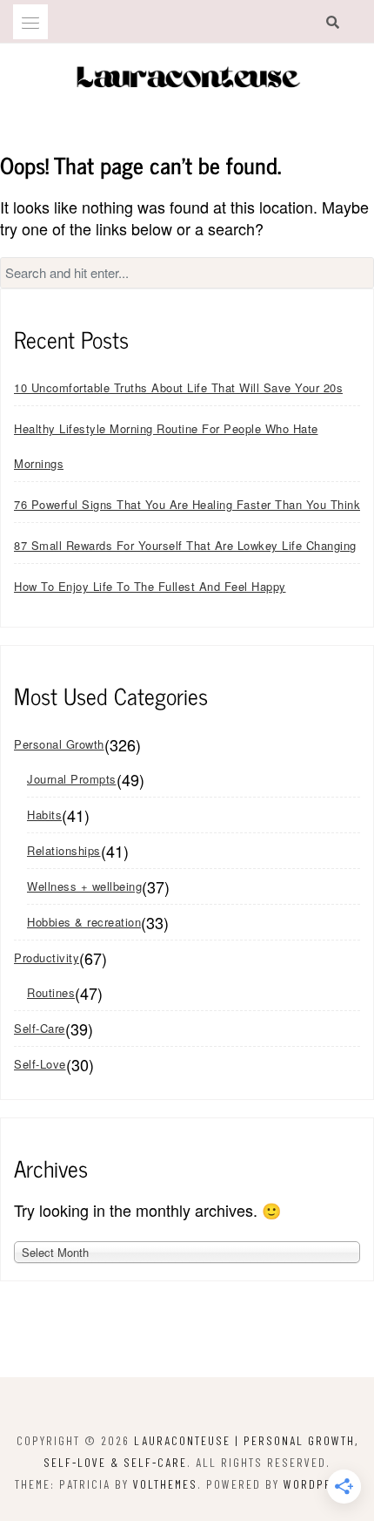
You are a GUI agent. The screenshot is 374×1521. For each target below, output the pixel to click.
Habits (44, 814)
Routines (51, 992)
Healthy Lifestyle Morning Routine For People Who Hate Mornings (166, 446)
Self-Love (40, 1064)
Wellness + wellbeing (84, 886)
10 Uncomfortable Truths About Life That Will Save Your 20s (178, 387)
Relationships (64, 850)
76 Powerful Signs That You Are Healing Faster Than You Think (187, 504)
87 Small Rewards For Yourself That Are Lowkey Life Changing (185, 545)
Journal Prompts (72, 779)
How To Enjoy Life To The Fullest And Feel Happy (150, 586)
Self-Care (39, 1028)
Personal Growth (59, 744)
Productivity (46, 957)
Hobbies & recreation (84, 921)
